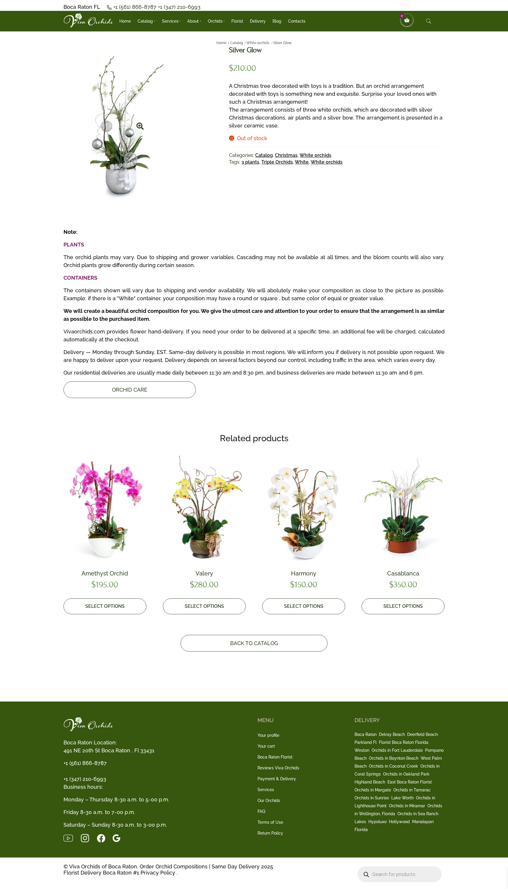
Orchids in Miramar (407, 805)
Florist (237, 21)
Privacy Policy (158, 873)
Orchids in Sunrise (372, 798)
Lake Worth (402, 798)
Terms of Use (270, 822)
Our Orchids (269, 800)
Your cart (266, 746)
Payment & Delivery (277, 778)
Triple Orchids (277, 162)
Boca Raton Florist (275, 757)
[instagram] (88, 838)
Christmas (286, 155)
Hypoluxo (377, 821)
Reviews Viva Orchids (278, 768)
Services (170, 21)
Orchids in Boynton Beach (393, 758)
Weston (362, 750)
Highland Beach (370, 782)
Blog (277, 21)
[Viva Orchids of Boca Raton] (88, 21)
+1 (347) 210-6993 (179, 7)
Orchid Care (129, 390)
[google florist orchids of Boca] (119, 838)
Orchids (215, 21)
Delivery (258, 21)
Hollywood (399, 821)
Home (125, 21)
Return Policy (270, 833)
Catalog (145, 21)
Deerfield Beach (422, 734)
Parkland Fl (366, 742)
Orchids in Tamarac (412, 790)
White (302, 162)
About (193, 21)
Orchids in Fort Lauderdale (397, 750)
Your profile (268, 735)
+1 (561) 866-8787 (135, 7)
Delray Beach (392, 734)
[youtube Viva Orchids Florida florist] (71, 838)
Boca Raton (366, 734)
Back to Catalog (254, 643)
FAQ (261, 811)
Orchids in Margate (373, 790)
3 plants (250, 162)
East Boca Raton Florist (409, 782)
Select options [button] (105, 606)
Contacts (296, 21)
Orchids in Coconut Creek (393, 766)
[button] (140, 124)
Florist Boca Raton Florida (403, 742)
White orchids (258, 43)
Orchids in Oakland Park (406, 774)
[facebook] (105, 838)
